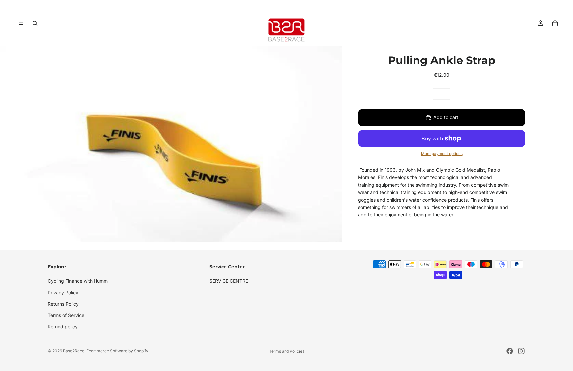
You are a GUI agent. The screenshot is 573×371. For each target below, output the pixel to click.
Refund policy (63, 326)
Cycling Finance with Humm (78, 281)
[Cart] (555, 23)
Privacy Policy (63, 292)
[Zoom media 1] (171, 144)
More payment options (442, 153)
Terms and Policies (286, 351)
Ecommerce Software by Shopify (117, 350)
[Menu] (21, 23)
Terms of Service (66, 315)
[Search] (35, 23)
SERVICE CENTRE (228, 281)
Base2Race (73, 350)
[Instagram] (521, 351)
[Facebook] (510, 351)
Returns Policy (63, 304)
